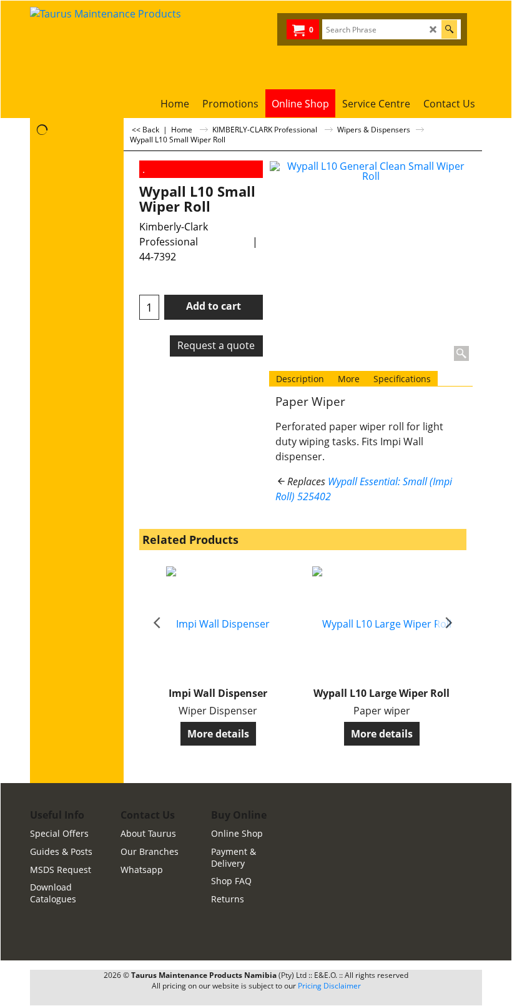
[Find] (449, 29)
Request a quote (216, 345)
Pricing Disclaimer (329, 985)
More (349, 379)
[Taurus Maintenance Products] (142, 45)
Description (300, 379)
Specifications (402, 379)
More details (218, 734)
